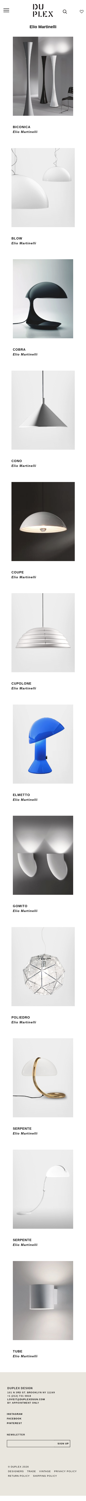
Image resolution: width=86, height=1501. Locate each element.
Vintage (45, 1471)
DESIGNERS (16, 1471)
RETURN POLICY (19, 1476)
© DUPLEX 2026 (18, 1466)
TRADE (31, 1471)
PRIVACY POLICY (65, 1471)
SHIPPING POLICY (45, 1476)
